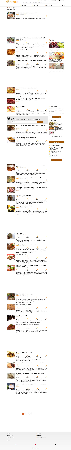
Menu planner (56, 117)
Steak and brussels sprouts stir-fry (24, 195)
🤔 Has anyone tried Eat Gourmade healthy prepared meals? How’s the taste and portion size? (56, 148)
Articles (35, 5)
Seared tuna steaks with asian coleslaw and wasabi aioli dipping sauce (30, 38)
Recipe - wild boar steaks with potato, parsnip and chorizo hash (30, 126)
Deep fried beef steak (21, 315)
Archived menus (55, 136)
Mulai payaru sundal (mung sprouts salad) (58, 124)
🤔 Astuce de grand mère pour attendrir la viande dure (55, 152)
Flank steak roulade (20, 254)
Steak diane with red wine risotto (24, 294)
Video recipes (10, 435)
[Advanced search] (59, 2)
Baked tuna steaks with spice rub (24, 50)
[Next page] (29, 414)
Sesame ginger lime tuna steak (23, 206)
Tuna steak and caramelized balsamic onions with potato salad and (30, 165)
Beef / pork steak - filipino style (23, 352)
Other (62, 5)
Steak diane (18, 233)
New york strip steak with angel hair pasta (26, 244)
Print (61, 136)
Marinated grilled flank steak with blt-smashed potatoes (30, 362)
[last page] (31, 414)
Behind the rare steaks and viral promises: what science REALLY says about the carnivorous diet (30, 99)
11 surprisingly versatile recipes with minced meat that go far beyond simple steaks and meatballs (31, 188)
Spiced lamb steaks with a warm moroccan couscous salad (30, 60)
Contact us (39, 433)
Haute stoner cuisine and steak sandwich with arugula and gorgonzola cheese (30, 266)
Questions (49, 5)
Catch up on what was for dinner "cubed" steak (27, 324)
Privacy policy (39, 435)
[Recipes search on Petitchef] (57, 2)
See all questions (61, 158)
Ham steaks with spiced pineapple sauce (26, 88)
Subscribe (40, 121)
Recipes (23, 5)
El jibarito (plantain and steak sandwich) (25, 137)
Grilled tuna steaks (20, 106)
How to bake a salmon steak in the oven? (26, 13)
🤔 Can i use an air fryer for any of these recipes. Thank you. (55, 155)
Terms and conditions (41, 437)
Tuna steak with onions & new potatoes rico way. (28, 177)
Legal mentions (40, 439)
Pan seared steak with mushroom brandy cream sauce (29, 373)
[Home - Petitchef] (7, 7)
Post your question (57, 159)
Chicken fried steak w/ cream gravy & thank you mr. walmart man (31, 384)
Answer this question (52, 150)
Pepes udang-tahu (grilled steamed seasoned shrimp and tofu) (58, 129)
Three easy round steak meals (23, 304)
